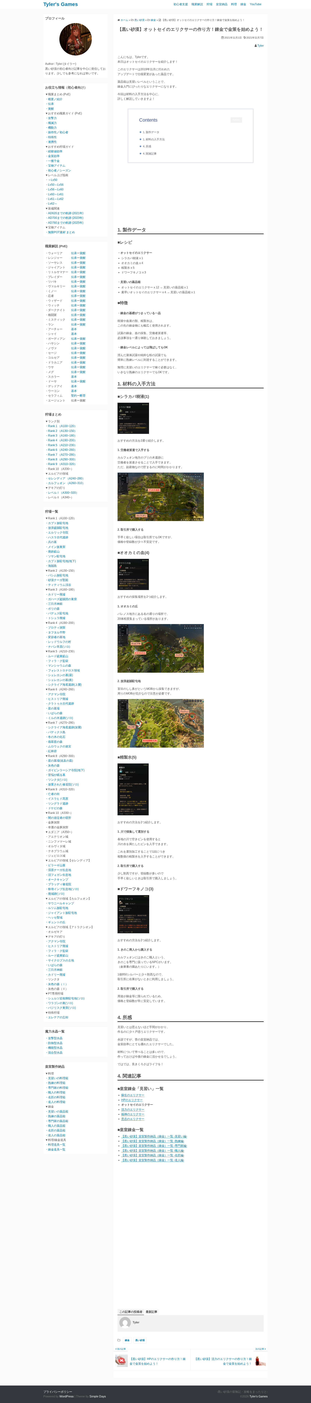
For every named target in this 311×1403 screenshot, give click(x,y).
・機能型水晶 (53, 1047)
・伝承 (49, 103)
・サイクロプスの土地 (59, 960)
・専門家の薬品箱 (56, 1121)
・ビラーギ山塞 (55, 865)
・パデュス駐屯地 (56, 613)
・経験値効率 (53, 151)
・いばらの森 (53, 713)
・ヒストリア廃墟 (56, 698)
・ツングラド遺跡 (56, 803)
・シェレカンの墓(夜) (59, 680)
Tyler (260, 45)
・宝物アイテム (55, 165)
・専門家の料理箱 (56, 1087)
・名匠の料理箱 (55, 1097)
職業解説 (197, 4)
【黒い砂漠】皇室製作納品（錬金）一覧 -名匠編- (152, 1155)
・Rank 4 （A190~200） (61, 440)
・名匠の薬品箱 (55, 1130)
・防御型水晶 (53, 1043)
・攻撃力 (51, 118)
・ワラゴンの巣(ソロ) (59, 1003)
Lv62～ (52, 203)
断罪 (82, 395)
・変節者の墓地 (55, 637)
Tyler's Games (60, 4)
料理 (234, 4)
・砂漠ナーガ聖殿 (56, 580)
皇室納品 (221, 4)
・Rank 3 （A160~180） (61, 435)
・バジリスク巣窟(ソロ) (60, 1007)
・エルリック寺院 (56, 532)
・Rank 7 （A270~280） (61, 454)
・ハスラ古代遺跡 (56, 537)
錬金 (243, 4)
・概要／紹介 (53, 99)
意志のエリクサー (132, 1118)
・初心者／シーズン (58, 170)
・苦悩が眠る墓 (55, 774)
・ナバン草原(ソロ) (57, 646)
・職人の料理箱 (55, 1092)
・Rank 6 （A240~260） (61, 449)
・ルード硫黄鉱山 (56, 656)
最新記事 (151, 1311)
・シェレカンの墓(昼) (59, 675)
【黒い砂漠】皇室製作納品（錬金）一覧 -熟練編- (152, 1141)
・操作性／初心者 (56, 132)
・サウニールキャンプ (59, 903)
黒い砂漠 (140, 1340)
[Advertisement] (191, 195)
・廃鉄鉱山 (52, 551)
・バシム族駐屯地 (56, 575)
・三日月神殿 (53, 603)
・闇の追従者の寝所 (58, 817)
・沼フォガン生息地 (58, 874)
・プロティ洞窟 (55, 627)
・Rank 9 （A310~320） (61, 464)
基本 (74, 329)
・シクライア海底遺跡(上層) (63, 684)
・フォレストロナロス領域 (62, 670)
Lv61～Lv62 (56, 198)
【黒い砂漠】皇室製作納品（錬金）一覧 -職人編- (152, 1150)
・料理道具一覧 (55, 1144)
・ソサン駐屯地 (55, 556)
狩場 (209, 4)
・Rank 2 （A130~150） (61, 430)
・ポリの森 (52, 608)
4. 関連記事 (150, 153)
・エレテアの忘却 (56, 1017)
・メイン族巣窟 (55, 546)
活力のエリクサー (132, 1109)
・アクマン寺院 (55, 694)
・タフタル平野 (55, 632)
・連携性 (51, 141)
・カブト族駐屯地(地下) (60, 561)
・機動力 (51, 127)
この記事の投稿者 (130, 1311)
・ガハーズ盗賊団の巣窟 (61, 599)
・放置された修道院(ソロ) (62, 784)
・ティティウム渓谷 (58, 584)
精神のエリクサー (132, 1114)
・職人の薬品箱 (55, 1125)
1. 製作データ (151, 132)
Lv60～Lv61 (56, 194)
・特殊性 (51, 137)
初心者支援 (180, 4)
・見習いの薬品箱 (56, 1111)
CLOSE (236, 120)
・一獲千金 (52, 160)
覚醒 (82, 253)
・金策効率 (52, 156)
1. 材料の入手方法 (154, 139)
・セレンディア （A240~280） (65, 478)
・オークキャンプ (56, 879)
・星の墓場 (52, 708)
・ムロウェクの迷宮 (58, 746)
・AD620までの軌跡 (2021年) (64, 213)
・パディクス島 (55, 732)
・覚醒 (49, 108)
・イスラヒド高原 (56, 798)
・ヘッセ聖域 (53, 917)
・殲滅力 (51, 122)
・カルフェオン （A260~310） (65, 483)
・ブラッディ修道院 (58, 884)
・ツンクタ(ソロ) (56, 779)
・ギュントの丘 (55, 922)
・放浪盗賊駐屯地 (56, 527)
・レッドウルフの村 (58, 641)
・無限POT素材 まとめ (60, 232)
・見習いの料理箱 (56, 1078)
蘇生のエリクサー (132, 1095)
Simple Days (97, 1396)
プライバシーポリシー (57, 1391)
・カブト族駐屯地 (56, 523)
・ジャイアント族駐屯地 (61, 912)
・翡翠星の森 (53, 741)
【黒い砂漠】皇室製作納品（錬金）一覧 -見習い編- (154, 1136)
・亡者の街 (52, 794)
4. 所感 (147, 146)
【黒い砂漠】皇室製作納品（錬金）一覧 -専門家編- (154, 1145)
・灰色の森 (52, 765)
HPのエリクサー (132, 1100)
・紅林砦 (51, 751)
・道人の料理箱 (55, 1101)
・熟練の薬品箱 (55, 1116)
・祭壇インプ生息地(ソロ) (62, 889)
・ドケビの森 (53, 808)
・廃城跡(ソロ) (54, 893)
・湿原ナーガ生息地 (58, 870)
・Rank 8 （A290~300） (61, 459)
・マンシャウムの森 (58, 665)
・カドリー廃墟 (55, 594)
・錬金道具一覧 (55, 1149)
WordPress (66, 1396)
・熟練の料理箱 (55, 1082)
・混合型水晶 (53, 1052)
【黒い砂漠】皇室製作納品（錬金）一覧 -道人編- (152, 1160)
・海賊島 (51, 565)
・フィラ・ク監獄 (56, 660)
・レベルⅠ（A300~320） (62, 492)
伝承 (74, 253)
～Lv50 (52, 179)
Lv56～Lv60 (56, 189)
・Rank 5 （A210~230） (61, 445)
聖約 (74, 395)
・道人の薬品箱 (55, 1135)
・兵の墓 (51, 542)
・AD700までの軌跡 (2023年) (64, 217)
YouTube (255, 4)
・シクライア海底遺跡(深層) (63, 727)
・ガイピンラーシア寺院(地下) (64, 770)
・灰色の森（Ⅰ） (56, 984)
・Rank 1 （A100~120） (61, 426)
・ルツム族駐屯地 (56, 908)
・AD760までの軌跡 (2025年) (64, 222)
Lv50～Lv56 (56, 184)
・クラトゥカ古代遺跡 (59, 703)
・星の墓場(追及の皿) (59, 760)
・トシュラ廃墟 (55, 618)
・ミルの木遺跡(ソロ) (59, 718)
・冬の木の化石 (55, 736)
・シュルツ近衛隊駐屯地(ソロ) (64, 998)
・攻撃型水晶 (53, 1038)
